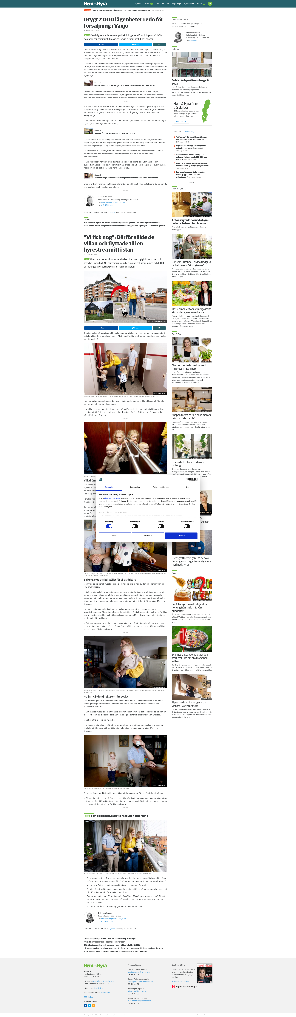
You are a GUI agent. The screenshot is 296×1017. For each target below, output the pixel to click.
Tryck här (112, 213)
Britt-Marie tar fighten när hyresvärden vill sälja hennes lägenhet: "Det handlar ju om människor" (122, 223)
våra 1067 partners (112, 498)
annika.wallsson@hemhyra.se (113, 202)
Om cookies (207, 1015)
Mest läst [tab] (177, 131)
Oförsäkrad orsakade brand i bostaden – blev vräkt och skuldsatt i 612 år (112, 945)
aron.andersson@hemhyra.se (139, 1001)
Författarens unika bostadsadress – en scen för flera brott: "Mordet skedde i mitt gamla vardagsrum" (123, 948)
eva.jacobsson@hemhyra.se (139, 972)
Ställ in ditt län (181, 121)
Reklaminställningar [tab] (161, 487)
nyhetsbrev (105, 992)
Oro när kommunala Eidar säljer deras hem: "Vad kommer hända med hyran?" (125, 86)
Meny (199, 4)
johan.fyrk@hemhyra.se (137, 991)
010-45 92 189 (107, 205)
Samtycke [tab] (109, 487)
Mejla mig (193, 40)
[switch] (135, 526)
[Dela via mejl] (159, 44)
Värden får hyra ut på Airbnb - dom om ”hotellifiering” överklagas (110, 939)
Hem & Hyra (98, 988)
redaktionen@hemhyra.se (103, 981)
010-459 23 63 (107, 921)
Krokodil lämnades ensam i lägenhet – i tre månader (104, 942)
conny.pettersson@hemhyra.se (140, 981)
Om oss (199, 1015)
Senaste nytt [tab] (190, 131)
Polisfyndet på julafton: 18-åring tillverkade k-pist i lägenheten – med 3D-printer (115, 951)
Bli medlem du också (180, 981)
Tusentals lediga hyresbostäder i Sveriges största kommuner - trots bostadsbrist (126, 178)
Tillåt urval (148, 536)
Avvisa (114, 536)
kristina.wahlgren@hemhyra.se (113, 919)
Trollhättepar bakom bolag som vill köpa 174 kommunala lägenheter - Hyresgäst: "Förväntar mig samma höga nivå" (129, 226)
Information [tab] (135, 487)
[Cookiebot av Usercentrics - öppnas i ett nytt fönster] (187, 479)
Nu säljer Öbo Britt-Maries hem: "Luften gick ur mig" (115, 133)
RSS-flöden (88, 997)
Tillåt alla (181, 536)
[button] (148, 4)
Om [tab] (187, 487)
